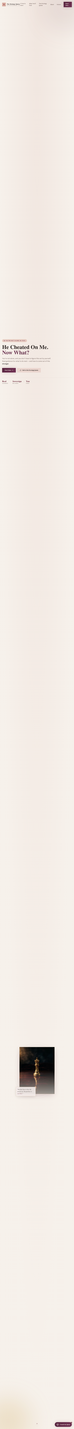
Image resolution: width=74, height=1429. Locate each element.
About (52, 4)
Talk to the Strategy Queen (30, 370)
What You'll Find (32, 4)
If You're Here (23, 4)
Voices (59, 4)
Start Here (67, 4)
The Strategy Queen (43, 4)
